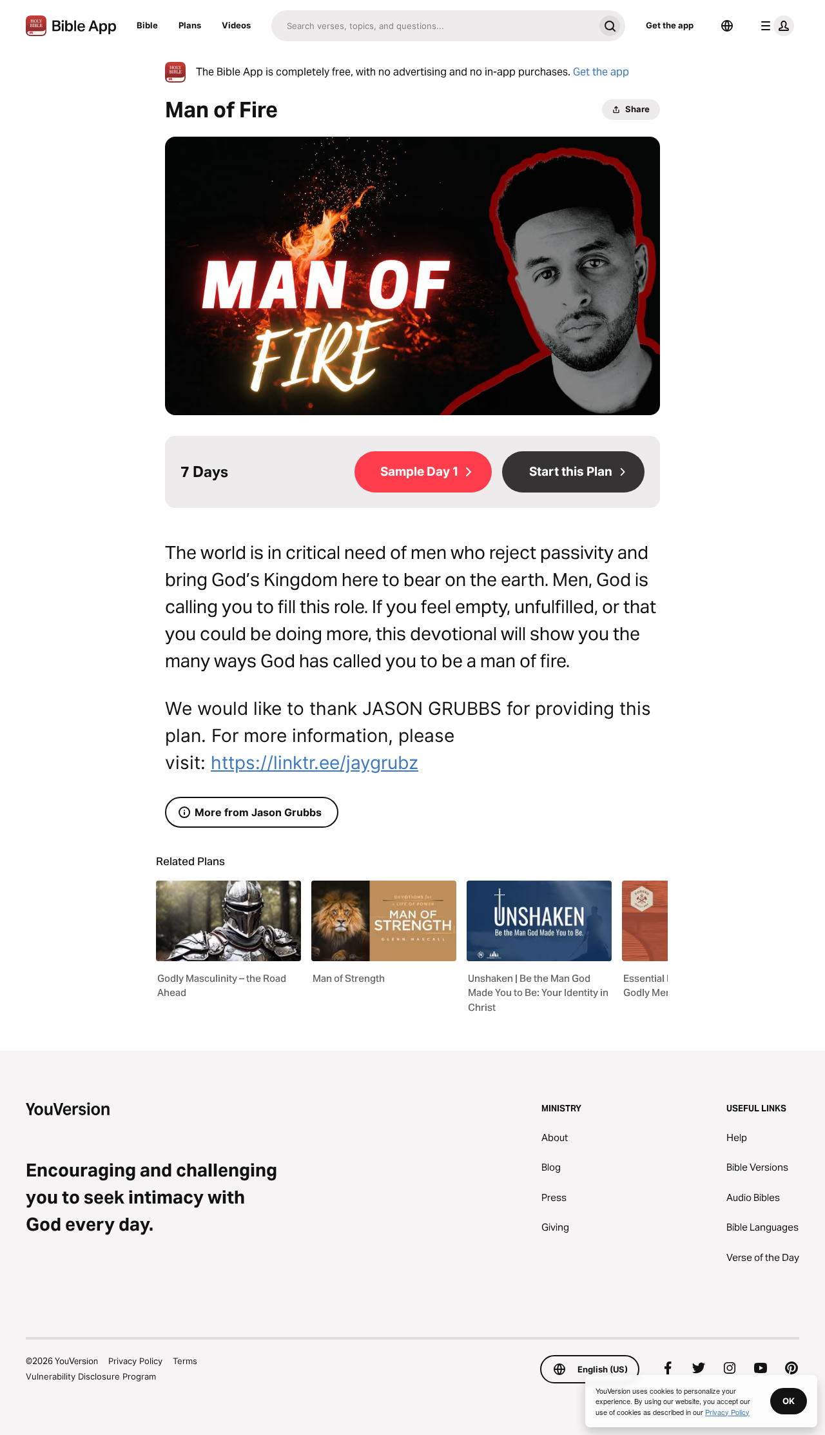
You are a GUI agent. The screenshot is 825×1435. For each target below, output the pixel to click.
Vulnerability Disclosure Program (91, 1376)
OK (788, 1401)
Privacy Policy (135, 1361)
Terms (185, 1361)
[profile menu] (774, 26)
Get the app (670, 25)
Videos (236, 25)
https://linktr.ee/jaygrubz (314, 763)
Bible (147, 25)
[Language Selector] (727, 26)
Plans (190, 25)
